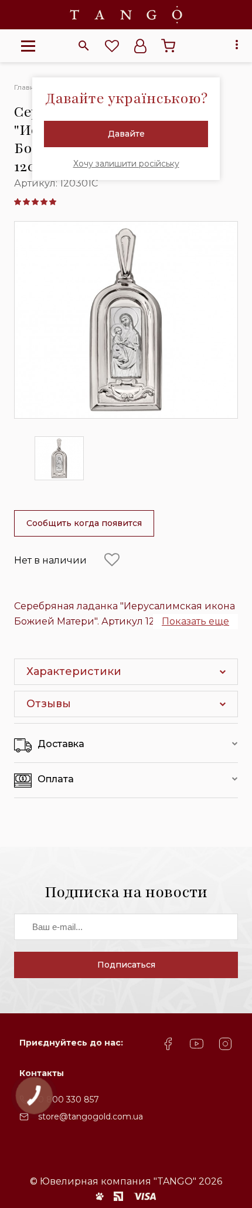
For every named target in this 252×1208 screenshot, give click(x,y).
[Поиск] (84, 45)
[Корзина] (168, 45)
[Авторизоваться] (140, 45)
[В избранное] (112, 560)
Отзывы (48, 703)
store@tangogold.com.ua (90, 1116)
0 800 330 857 (68, 1099)
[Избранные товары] (112, 45)
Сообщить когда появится (84, 523)
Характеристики (73, 671)
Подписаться (126, 964)
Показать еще (195, 621)
